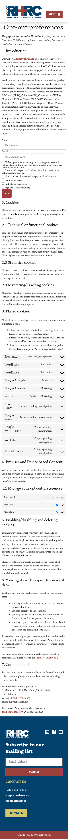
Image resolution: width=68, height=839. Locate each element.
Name (5, 140)
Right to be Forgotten (15, 183)
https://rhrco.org (24, 58)
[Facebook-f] (54, 732)
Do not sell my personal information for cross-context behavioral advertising (31, 171)
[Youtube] (61, 732)
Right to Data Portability (17, 187)
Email (5, 151)
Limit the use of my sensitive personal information (30, 176)
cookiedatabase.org (12, 712)
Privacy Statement (46, 657)
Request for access (14, 180)
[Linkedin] (47, 732)
